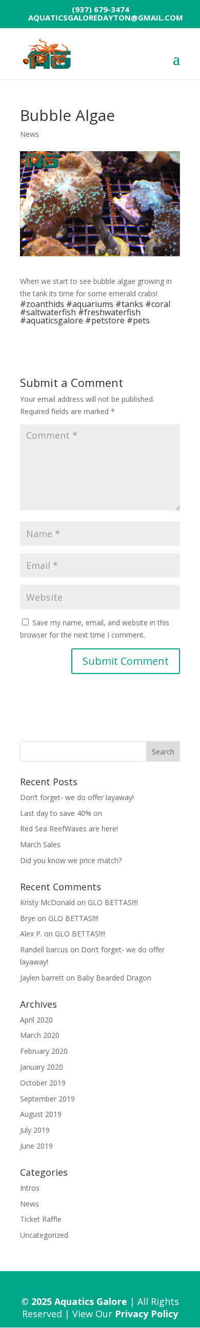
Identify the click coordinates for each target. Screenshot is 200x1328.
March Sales (40, 844)
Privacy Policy (146, 1313)
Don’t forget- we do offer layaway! (77, 797)
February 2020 (44, 1051)
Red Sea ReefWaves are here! (69, 828)
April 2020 (36, 1020)
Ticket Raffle (41, 1219)
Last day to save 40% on (61, 813)
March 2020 (39, 1035)
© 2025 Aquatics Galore (74, 1301)
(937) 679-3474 (100, 9)
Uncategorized (44, 1235)
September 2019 (47, 1099)
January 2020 (41, 1067)
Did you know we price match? (71, 860)
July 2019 (35, 1130)
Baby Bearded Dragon (114, 978)
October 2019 (43, 1083)
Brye (27, 918)
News (29, 134)
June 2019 (36, 1146)
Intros (29, 1188)
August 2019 (41, 1114)
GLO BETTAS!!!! (113, 902)
